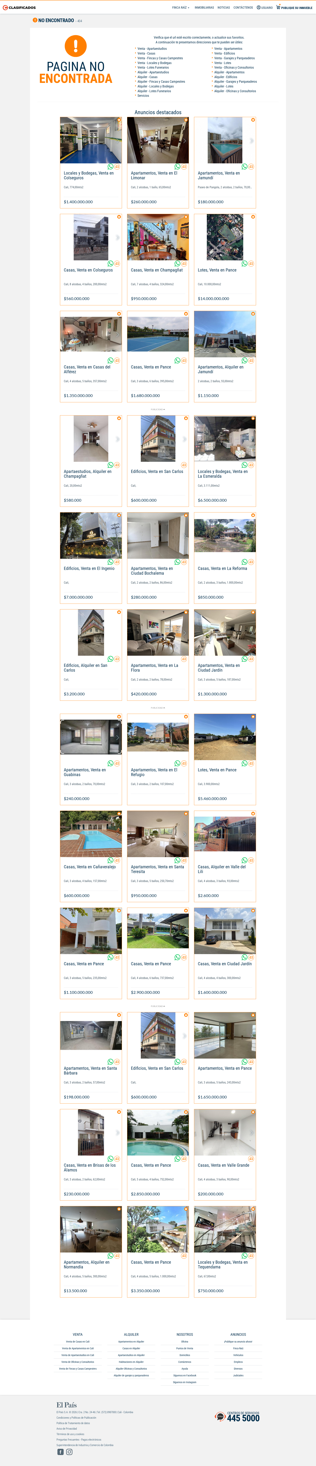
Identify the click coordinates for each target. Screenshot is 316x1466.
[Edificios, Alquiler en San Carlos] (91, 632)
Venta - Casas (146, 53)
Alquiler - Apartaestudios (153, 72)
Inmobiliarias (204, 7)
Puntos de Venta (184, 1348)
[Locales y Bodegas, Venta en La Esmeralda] (225, 438)
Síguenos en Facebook (184, 1375)
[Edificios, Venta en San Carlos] (158, 438)
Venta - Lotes (222, 63)
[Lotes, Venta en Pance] (225, 237)
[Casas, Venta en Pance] (158, 334)
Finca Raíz (179, 7)
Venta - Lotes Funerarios (153, 67)
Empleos (238, 1361)
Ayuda (185, 1368)
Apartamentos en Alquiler (131, 1341)
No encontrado (55, 20)
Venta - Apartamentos (228, 48)
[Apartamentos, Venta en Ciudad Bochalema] (158, 535)
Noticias (224, 7)
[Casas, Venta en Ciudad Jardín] (225, 931)
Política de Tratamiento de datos (73, 1423)
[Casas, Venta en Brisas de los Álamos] (91, 1132)
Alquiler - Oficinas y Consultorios (235, 91)
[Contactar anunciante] (117, 168)
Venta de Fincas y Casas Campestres (78, 1368)
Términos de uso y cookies (70, 1434)
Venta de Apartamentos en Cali (78, 1348)
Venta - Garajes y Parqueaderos (234, 58)
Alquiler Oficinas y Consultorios (131, 1368)
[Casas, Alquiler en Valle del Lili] (225, 834)
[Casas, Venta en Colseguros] (91, 237)
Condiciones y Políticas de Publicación (76, 1417)
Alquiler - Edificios (225, 77)
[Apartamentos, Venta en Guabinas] (91, 737)
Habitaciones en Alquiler (131, 1361)
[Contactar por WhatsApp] (111, 168)
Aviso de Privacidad (67, 1428)
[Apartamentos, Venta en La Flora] (158, 632)
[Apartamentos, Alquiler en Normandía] (91, 1229)
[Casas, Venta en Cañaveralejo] (91, 834)
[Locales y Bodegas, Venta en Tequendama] (225, 1229)
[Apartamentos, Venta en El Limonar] (158, 140)
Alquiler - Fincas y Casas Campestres (161, 81)
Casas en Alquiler (131, 1348)
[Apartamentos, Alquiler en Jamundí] (225, 334)
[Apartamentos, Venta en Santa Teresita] (158, 834)
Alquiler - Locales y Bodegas (156, 86)
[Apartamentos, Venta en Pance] (225, 1035)
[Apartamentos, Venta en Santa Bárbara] (91, 1035)
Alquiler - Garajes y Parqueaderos (235, 81)
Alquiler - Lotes (223, 86)
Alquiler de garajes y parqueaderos (131, 1375)
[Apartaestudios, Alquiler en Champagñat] (91, 438)
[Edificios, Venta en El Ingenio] (91, 535)
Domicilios (185, 1355)
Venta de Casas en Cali (77, 1341)
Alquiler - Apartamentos (229, 72)
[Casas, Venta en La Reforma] (225, 535)
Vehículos (238, 1355)
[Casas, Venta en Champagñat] (158, 237)
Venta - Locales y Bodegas (155, 63)
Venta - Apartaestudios (152, 48)
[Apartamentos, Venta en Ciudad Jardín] (225, 632)
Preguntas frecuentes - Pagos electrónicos (79, 1439)
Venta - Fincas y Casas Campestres (160, 58)
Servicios (143, 96)
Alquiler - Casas (147, 77)
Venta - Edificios (224, 53)
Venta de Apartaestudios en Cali (77, 1355)
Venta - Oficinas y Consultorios (234, 67)
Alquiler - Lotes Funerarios (154, 91)
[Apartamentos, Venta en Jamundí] (225, 140)
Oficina (184, 1341)
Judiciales (238, 1375)
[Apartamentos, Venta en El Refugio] (158, 737)
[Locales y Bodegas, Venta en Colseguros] (91, 140)
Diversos (238, 1368)
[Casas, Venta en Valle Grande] (225, 1132)
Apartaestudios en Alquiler (131, 1355)
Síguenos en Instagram (184, 1382)
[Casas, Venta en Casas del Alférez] (91, 334)
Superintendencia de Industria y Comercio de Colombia (85, 1445)
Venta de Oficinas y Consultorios (77, 1361)
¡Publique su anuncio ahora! (238, 1341)
